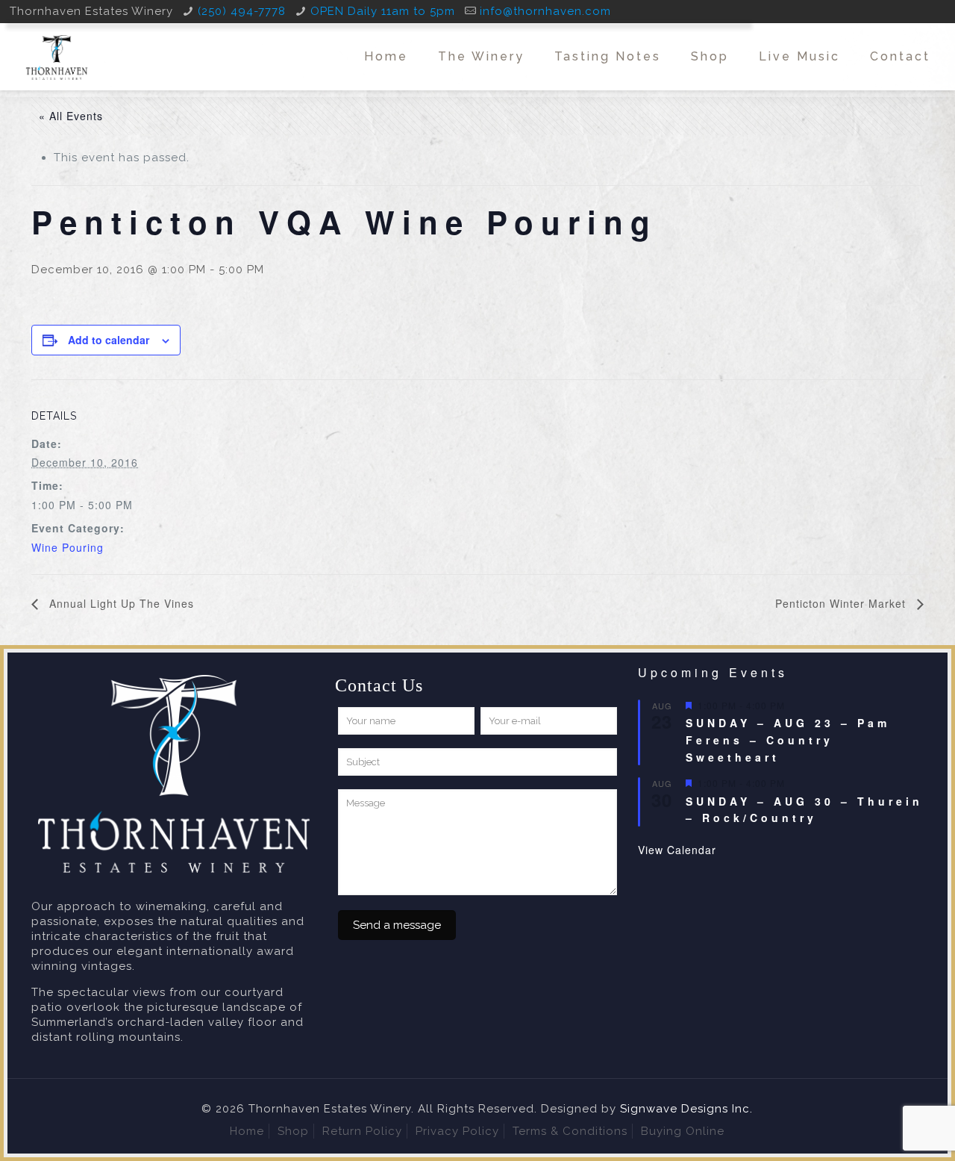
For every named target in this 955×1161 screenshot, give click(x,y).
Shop (293, 1131)
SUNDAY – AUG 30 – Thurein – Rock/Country (804, 810)
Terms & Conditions (570, 1131)
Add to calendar (108, 339)
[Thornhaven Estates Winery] (57, 56)
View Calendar (677, 849)
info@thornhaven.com (545, 11)
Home (247, 1131)
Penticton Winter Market (842, 603)
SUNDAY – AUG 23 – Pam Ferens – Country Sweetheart (788, 739)
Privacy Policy (457, 1131)
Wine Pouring (67, 547)
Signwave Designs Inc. (686, 1108)
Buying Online (682, 1131)
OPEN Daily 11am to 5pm (382, 11)
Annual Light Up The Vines (120, 603)
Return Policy (362, 1131)
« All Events (71, 115)
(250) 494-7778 (242, 11)
